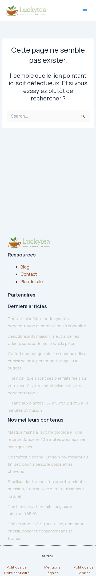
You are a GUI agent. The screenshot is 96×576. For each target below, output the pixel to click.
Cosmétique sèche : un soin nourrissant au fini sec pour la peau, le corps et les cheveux (48, 464)
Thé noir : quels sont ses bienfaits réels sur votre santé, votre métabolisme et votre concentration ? (47, 385)
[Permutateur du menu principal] (85, 11)
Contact (29, 274)
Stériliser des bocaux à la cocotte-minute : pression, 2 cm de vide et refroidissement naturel (47, 489)
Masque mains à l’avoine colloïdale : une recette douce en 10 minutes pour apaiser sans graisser (46, 439)
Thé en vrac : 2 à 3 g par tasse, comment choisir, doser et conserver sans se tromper (45, 531)
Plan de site (32, 282)
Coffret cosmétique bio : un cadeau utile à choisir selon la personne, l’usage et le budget (47, 361)
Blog (25, 267)
